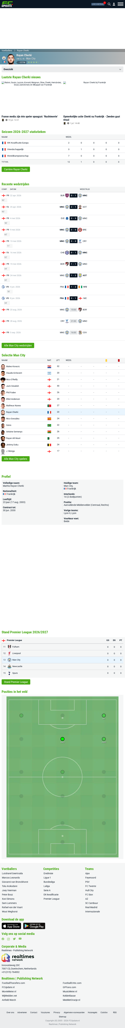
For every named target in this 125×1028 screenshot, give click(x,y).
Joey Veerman (9, 890)
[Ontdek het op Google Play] (34, 926)
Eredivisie (48, 873)
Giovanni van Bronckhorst (15, 882)
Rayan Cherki (23, 50)
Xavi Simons (8, 899)
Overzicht (8, 69)
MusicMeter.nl (70, 991)
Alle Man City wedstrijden (18, 345)
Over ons (10, 1012)
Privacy (57, 1012)
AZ (86, 899)
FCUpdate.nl (8, 987)
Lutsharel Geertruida (12, 873)
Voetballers (7, 50)
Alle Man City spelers (15, 458)
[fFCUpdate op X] (14, 938)
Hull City (89, 890)
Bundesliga (49, 882)
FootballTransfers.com (13, 983)
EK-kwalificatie (51, 894)
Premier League (51, 899)
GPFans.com (69, 987)
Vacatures (45, 1012)
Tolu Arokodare (9, 886)
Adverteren (22, 1012)
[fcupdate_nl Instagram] (8, 939)
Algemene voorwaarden (74, 1012)
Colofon (104, 1012)
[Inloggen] (112, 4)
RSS (115, 1012)
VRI (7, 287)
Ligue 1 (47, 877)
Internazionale (92, 911)
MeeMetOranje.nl (71, 1000)
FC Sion (89, 894)
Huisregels (92, 1012)
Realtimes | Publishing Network (62, 1024)
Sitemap (62, 1017)
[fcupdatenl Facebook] (3, 939)
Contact (33, 1012)
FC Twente (90, 886)
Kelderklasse (69, 995)
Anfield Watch (9, 1000)
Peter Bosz (7, 894)
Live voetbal (98, 4)
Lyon (73, 513)
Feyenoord (90, 877)
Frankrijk (71, 488)
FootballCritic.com (72, 983)
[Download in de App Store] (11, 926)
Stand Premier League (16, 682)
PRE (8, 195)
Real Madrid (91, 907)
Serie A (47, 890)
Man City (30, 58)
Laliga (47, 886)
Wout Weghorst (10, 911)
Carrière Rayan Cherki (16, 169)
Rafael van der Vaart (12, 907)
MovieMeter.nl (9, 991)
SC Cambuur (91, 903)
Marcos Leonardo (11, 877)
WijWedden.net (9, 995)
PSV (87, 882)
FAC (8, 207)
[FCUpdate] (7, 4)
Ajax (87, 873)
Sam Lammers (9, 903)
